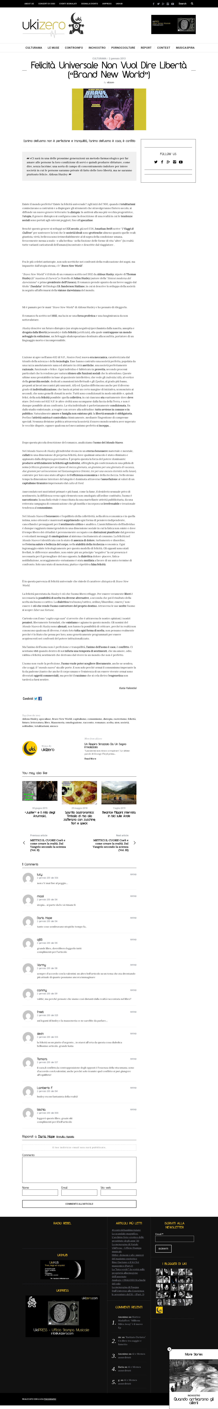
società (125, 722)
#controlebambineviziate (126, 1230)
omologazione (74, 722)
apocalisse (45, 718)
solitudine (27, 726)
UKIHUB (119, 4)
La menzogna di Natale (125, 1244)
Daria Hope (46, 1136)
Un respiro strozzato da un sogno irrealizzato (105, 745)
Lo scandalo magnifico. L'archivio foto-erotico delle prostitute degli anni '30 (128, 1237)
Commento (28, 1155)
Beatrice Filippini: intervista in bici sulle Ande (119, 814)
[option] (39, 799)
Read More (90, 759)
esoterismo (120, 718)
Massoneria (57, 722)
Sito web (106, 1187)
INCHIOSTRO (194, 1395)
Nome (25, 1187)
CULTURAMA (99, 58)
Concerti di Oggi (46, 4)
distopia (107, 718)
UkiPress (107, 4)
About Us (29, 4)
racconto (88, 722)
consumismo (94, 718)
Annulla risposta (65, 1136)
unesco (54, 726)
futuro (26, 722)
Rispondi (133, 874)
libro (47, 722)
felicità (132, 718)
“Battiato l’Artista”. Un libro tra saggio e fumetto (132, 1341)
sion (117, 722)
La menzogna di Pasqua (125, 1287)
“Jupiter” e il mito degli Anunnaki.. (40, 814)
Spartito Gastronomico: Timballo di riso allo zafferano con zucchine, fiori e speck (79, 818)
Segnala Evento (89, 4)
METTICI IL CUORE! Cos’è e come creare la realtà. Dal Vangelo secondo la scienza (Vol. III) (110, 843)
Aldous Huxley (30, 718)
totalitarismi (42, 726)
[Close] (169, 1349)
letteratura (37, 722)
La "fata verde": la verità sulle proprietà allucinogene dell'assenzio (128, 1273)
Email (64, 1187)
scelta (110, 722)
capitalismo (79, 718)
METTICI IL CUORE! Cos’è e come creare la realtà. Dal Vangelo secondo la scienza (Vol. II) (48, 843)
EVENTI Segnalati (68, 4)
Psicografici (50, 1399)
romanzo (100, 722)
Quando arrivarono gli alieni (194, 1401)
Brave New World (62, 718)
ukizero (110, 82)
